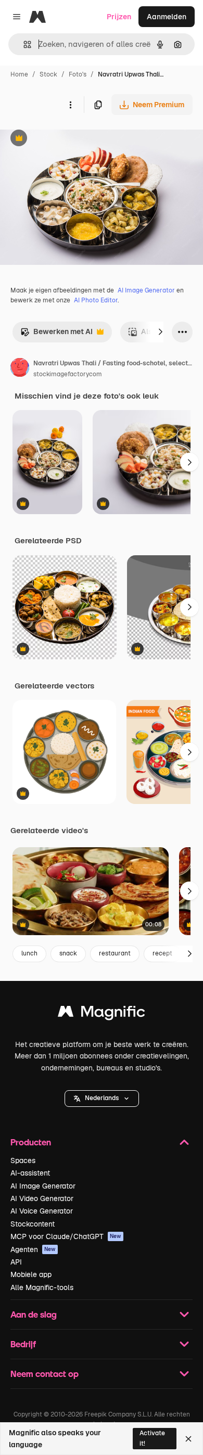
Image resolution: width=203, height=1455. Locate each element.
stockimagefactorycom (67, 374)
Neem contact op (44, 1373)
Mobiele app (31, 1274)
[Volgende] (160, 332)
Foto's (77, 74)
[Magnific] (101, 1014)
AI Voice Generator (41, 1211)
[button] (102, 1098)
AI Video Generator (41, 1198)
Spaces (22, 1160)
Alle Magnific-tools (41, 1287)
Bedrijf (23, 1343)
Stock (48, 74)
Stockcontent (32, 1224)
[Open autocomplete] (23, 44)
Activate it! (152, 1438)
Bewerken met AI (56, 334)
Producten (30, 1142)
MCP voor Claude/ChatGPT (65, 1236)
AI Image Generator (146, 290)
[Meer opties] (70, 104)
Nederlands (102, 1098)
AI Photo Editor (96, 300)
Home (19, 74)
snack (68, 953)
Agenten (33, 1249)
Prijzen (119, 16)
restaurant (115, 953)
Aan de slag (33, 1314)
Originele (68, 139)
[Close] (188, 1439)
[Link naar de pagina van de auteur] (19, 369)
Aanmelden (166, 16)
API (16, 1262)
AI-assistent (30, 1173)
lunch (29, 953)
